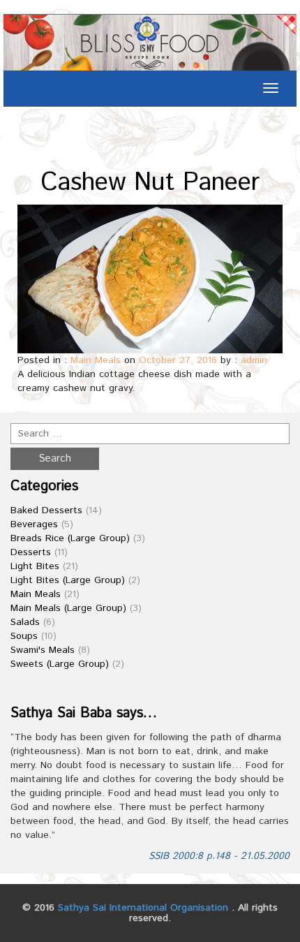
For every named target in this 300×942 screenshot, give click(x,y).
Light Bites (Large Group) (67, 580)
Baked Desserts (46, 510)
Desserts (30, 552)
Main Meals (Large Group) (68, 608)
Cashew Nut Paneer (150, 183)
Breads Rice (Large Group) (70, 538)
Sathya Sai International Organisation (143, 908)
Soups (24, 636)
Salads (25, 622)
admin (254, 360)
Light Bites (34, 566)
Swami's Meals (42, 650)
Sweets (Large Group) (59, 664)
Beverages (34, 524)
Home (129, 149)
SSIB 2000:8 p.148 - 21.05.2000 (219, 856)
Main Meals (95, 360)
